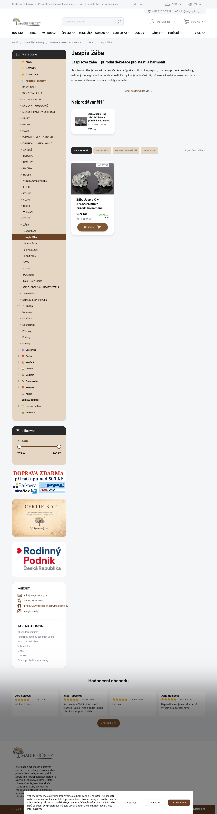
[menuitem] (19, 33)
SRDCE (27, 206)
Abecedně (149, 150)
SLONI (26, 199)
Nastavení (132, 802)
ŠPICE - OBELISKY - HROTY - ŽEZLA (40, 287)
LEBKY (26, 187)
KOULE (27, 193)
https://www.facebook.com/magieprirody (46, 605)
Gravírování (32, 381)
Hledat (119, 21)
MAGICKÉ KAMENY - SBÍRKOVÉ (39, 112)
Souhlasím (181, 802)
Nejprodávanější (126, 150)
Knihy (29, 393)
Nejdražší (102, 150)
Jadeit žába (30, 231)
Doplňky (30, 374)
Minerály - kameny (36, 80)
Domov (29, 368)
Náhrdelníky (28, 324)
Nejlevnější (81, 150)
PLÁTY (25, 130)
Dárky (29, 356)
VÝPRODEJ (32, 74)
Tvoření (30, 362)
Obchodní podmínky (22, 4)
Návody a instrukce (90, 4)
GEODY (26, 124)
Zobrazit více (108, 723)
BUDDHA (28, 155)
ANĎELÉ (27, 149)
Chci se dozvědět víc (137, 91)
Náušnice (27, 318)
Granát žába (30, 243)
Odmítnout (155, 802)
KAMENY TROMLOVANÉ (35, 105)
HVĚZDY (27, 168)
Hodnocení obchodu (108, 680)
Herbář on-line (33, 406)
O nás (20, 651)
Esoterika (31, 349)
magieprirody (31, 611)
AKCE (29, 62)
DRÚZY (26, 118)
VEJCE (26, 218)
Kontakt (21, 655)
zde (40, 809)
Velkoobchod (112, 4)
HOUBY (27, 174)
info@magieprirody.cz (35, 595)
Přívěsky (26, 331)
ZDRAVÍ (30, 387)
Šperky (29, 306)
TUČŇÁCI (28, 212)
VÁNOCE (30, 412)
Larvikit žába (31, 249)
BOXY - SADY (29, 87)
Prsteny (26, 337)
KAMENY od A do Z (32, 93)
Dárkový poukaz (30, 399)
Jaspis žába (30, 237)
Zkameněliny (29, 293)
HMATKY (28, 162)
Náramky (27, 312)
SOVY (26, 262)
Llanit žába (30, 256)
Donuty (26, 343)
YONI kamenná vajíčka (35, 181)
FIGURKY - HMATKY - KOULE (37, 143)
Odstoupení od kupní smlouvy (32, 660)
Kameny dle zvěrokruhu (34, 299)
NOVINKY (31, 68)
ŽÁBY (26, 224)
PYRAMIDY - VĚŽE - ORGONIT (37, 137)
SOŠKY (27, 268)
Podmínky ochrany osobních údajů (56, 4)
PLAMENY (28, 274)
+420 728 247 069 (33, 600)
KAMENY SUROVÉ (31, 99)
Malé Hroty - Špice (32, 281)
